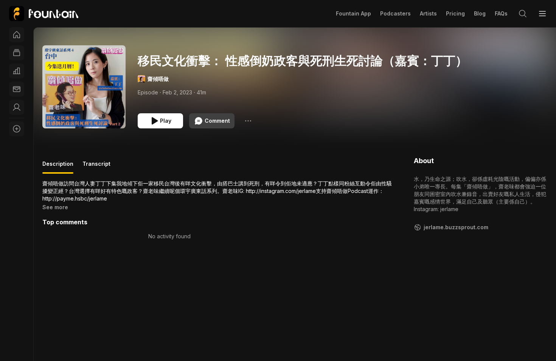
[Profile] (16, 107)
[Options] (248, 120)
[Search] (523, 14)
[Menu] (542, 13)
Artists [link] (428, 13)
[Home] (16, 34)
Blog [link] (480, 13)
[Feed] (16, 52)
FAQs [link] (501, 13)
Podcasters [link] (395, 13)
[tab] (57, 167)
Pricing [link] (455, 13)
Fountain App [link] (353, 13)
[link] (43, 13)
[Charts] (16, 71)
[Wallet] (16, 89)
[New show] (16, 128)
